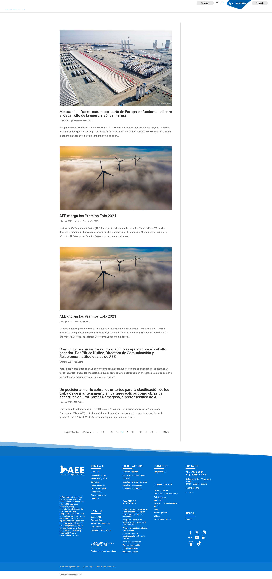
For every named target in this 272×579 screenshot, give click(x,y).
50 (151, 432)
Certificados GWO (130, 548)
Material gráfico (160, 513)
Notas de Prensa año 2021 (86, 221)
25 (132, 432)
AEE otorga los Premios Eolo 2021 (88, 216)
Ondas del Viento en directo (166, 494)
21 (112, 432)
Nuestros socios (98, 485)
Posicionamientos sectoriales (103, 551)
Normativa (127, 478)
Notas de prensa (161, 490)
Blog (156, 509)
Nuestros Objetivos (99, 478)
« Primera (86, 432)
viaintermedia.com (72, 575)
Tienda (188, 519)
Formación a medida (131, 545)
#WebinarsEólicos (130, 552)
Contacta (260, 3)
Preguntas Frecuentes (132, 488)
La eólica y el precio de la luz (135, 482)
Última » (167, 432)
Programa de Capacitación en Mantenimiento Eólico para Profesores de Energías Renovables (135, 513)
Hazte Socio (96, 492)
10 (102, 432)
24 (127, 432)
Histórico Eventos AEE (100, 523)
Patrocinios (96, 527)
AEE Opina (78, 362)
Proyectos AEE (160, 472)
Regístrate (205, 3)
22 (117, 432)
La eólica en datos (130, 472)
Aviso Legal (88, 566)
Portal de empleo (98, 495)
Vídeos (157, 516)
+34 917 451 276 (192, 488)
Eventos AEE (96, 517)
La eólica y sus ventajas (132, 485)
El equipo (95, 472)
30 (141, 432)
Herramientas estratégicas (134, 475)
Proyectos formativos (132, 542)
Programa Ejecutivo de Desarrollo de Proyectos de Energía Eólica (134, 522)
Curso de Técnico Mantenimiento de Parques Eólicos (134, 536)
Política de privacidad (70, 566)
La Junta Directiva (98, 475)
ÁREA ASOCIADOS (240, 3)
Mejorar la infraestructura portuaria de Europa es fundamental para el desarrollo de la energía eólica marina (116, 114)
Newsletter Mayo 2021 (82, 121)
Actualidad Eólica (82, 321)
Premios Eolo (96, 520)
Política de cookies (106, 566)
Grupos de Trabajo (99, 488)
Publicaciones (160, 497)
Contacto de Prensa (162, 519)
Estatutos (95, 482)
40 (146, 432)
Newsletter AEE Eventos (101, 530)
